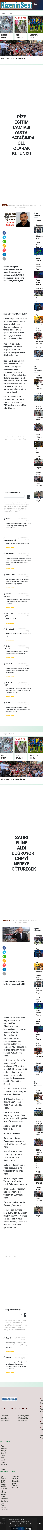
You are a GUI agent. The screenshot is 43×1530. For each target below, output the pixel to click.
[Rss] (20, 1408)
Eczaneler (4, 1488)
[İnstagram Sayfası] (9, 1408)
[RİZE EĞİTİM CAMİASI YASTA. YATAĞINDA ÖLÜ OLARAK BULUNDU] (16, 219)
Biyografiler (16, 1481)
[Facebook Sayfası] (2, 1408)
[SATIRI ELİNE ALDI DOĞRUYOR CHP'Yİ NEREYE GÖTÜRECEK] (16, 934)
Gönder (29, 497)
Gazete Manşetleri (4, 1508)
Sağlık (3, 1462)
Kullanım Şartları (23, 1416)
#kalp (19, 439)
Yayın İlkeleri (5, 1418)
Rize (35, 4)
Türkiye (3, 1451)
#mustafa (7, 437)
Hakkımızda (5, 1416)
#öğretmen (12, 439)
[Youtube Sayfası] (12, 1408)
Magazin (4, 1464)
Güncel (3, 1469)
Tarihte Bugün (3, 1495)
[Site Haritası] (24, 1408)
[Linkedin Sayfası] (16, 1408)
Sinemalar (4, 1499)
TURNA (21, 333)
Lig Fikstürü (3, 1491)
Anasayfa (5, 13)
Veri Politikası (5, 1420)
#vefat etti (21, 437)
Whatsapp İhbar (23, 1418)
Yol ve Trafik (3, 1481)
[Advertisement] (21, 89)
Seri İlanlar (4, 1501)
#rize (5, 439)
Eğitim (3, 1455)
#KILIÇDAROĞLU (14, 1256)
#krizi (24, 439)
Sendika (3, 1467)
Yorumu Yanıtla (10, 532)
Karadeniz (4, 1448)
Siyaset (11, 734)
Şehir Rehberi (3, 1504)
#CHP (5, 1256)
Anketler (15, 1479)
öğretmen (11, 321)
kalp (18, 335)
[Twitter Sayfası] (5, 1408)
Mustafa (14, 333)
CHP (5, 1099)
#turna (14, 437)
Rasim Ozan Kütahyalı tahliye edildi (39, 306)
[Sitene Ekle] (27, 1408)
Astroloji (15, 1487)
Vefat (11, 13)
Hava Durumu (3, 1477)
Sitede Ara (15, 1476)
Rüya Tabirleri (14, 1484)
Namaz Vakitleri (3, 1485)
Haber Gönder (22, 1420)
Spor (2, 1457)
